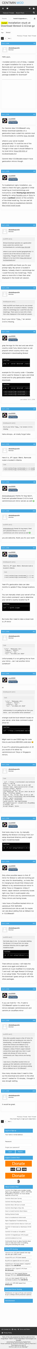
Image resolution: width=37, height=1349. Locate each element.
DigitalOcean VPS (10, 1264)
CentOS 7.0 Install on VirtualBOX (15, 1232)
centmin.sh (6, 906)
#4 (34, 225)
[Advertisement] (17, 92)
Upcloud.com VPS (10, 1252)
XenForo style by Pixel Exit (27, 1343)
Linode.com (8, 1283)
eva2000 (11, 119)
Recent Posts (20, 13)
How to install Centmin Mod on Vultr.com (18, 1223)
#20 (34, 1091)
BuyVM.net (8, 1260)
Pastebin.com (21, 195)
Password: (8, 1141)
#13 (34, 673)
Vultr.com (8, 1278)
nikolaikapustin (14, 48)
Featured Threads (8, 13)
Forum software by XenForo (10, 1343)
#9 (34, 482)
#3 (34, 171)
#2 (34, 114)
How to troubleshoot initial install (15, 1217)
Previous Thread (22, 36)
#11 (34, 548)
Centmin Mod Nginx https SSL (14, 1208)
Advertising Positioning (14, 1342)
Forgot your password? (12, 1147)
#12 (34, 631)
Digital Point (26, 1342)
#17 (34, 923)
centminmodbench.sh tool (13, 1238)
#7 (34, 409)
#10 (34, 511)
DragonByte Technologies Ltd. (26, 1338)
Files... (19, 319)
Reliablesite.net (10, 1293)
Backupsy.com (9, 1273)
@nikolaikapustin (8, 496)
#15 (34, 818)
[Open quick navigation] (34, 18)
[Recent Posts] (7, 8)
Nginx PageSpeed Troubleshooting (16, 1220)
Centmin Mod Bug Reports (13, 1201)
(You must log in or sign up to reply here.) (23, 1119)
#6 (34, 331)
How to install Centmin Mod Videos (16, 1211)
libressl (8, 32)
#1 (34, 43)
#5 (34, 288)
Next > (9, 38)
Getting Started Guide (12, 1214)
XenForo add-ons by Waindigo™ (18, 1347)
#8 (34, 444)
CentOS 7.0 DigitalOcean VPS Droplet (16, 1235)
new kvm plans (23, 1260)
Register (20, 1152)
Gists (31, 195)
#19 (34, 1020)
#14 (34, 764)
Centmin (13, 3)
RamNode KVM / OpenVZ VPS (14, 1268)
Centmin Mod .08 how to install (15, 1205)
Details (18, 1340)
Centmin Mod (9, 1190)
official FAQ (14, 1195)
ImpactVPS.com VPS (11, 1257)
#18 (34, 989)
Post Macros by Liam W (18, 1345)
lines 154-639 (29, 136)
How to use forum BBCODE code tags (16, 742)
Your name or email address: (14, 1134)
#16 (34, 861)
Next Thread (32, 36)
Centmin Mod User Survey (13, 1198)
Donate (18, 1164)
